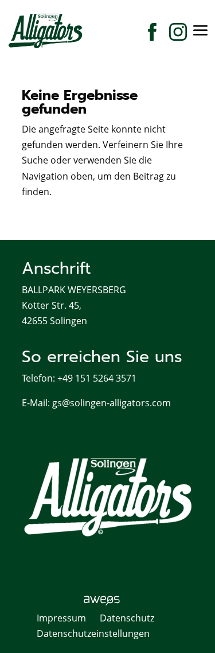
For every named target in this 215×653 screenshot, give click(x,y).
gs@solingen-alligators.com (111, 403)
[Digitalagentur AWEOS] (107, 602)
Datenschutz (127, 618)
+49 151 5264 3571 (96, 378)
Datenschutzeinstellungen (93, 633)
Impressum (61, 618)
